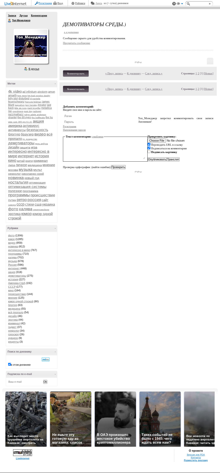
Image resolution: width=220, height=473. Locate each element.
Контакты (196, 457)
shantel (12, 117)
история (42, 156)
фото (13, 209)
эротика (14, 214)
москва (13, 170)
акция (38, 121)
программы (19, 195)
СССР (12, 286)
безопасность (37, 130)
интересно (17, 151)
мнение (49, 165)
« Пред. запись (114, 73)
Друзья (23, 15)
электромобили (41, 209)
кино (12, 160)
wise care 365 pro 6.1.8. (20, 122)
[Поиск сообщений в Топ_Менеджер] (46, 359)
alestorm (42, 91)
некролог (14, 173)
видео (40, 134)
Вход (60, 3)
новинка (16, 177)
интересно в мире (19, 250)
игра (34, 147)
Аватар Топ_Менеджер (31, 46)
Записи (12, 15)
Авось (98, 3)
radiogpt (37, 111)
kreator (42, 104)
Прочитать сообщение (76, 43)
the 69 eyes (24, 117)
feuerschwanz (16, 101)
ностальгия (18, 182)
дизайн (13, 147)
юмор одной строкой (20, 301)
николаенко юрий (32, 173)
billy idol (13, 98)
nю (10, 111)
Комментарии (39, 15)
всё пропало (15, 312)
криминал (41, 160)
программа (30, 191)
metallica (46, 107)
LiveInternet (16, 4)
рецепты (13, 341)
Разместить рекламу (196, 460)
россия (34, 199)
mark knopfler (34, 108)
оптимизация (37, 182)
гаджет (12, 327)
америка (15, 126)
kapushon (20, 105)
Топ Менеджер (9, 20)
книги (29, 160)
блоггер (14, 134)
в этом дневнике (21, 364)
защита (25, 147)
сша (38, 204)
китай (21, 160)
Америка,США (16, 283)
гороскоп (13, 334)
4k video (15, 91)
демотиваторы (21, 143)
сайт (45, 200)
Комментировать (75, 73)
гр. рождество (30, 139)
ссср (20, 204)
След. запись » (153, 73)
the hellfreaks (38, 117)
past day (28, 111)
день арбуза (41, 143)
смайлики (97, 136)
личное (21, 165)
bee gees (22, 95)
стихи (29, 204)
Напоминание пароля (74, 129)
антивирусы (17, 130)
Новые (208, 73)
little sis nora (20, 108)
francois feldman (33, 102)
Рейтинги (80, 3)
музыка (26, 169)
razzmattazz (16, 114)
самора (12, 205)
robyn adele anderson (35, 114)
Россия (12, 264)
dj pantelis (35, 98)
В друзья (34, 68)
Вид (180, 4)
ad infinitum (29, 91)
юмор (26, 213)
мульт (37, 170)
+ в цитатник (71, 32)
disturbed (23, 98)
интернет (26, 156)
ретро (22, 200)
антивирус (31, 126)
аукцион (13, 338)
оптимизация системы (27, 187)
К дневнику (134, 73)
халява (25, 209)
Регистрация (45, 3)
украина (48, 204)
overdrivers (17, 111)
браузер (27, 134)
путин (12, 200)
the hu (49, 117)
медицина (35, 165)
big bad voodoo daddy (39, 95)
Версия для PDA (196, 454)
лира (11, 165)
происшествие (43, 195)
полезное (15, 191)
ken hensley (31, 105)
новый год (31, 178)
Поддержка (174, 4)
